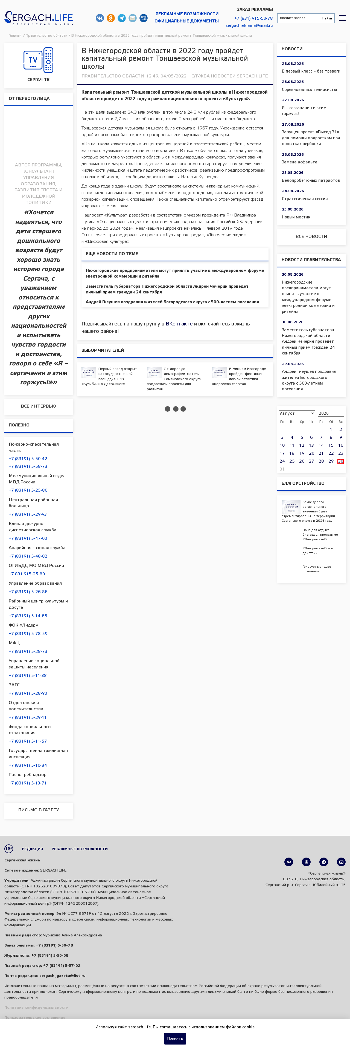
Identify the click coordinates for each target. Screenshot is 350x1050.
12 (301, 446)
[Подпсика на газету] (341, 862)
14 (321, 446)
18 (291, 453)
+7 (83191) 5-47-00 (28, 539)
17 (282, 453)
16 (340, 446)
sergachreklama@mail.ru (249, 26)
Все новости (311, 237)
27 (311, 461)
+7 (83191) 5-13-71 (28, 783)
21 (321, 453)
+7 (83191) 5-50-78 (54, 945)
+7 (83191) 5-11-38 (28, 676)
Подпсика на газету (143, 18)
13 (311, 446)
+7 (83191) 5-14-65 (28, 616)
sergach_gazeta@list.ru (133, 18)
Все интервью (38, 406)
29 (331, 461)
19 (301, 453)
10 (282, 446)
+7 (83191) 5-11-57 (28, 741)
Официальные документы (186, 21)
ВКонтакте (179, 324)
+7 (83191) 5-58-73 (28, 467)
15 (331, 446)
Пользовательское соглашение (34, 1018)
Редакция (32, 849)
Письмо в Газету (38, 810)
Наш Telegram (122, 18)
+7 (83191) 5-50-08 (49, 955)
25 (292, 461)
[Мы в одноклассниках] (306, 862)
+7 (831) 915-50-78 (253, 19)
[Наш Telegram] (323, 862)
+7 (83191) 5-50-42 (28, 459)
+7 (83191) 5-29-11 (28, 718)
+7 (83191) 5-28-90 (28, 694)
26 (302, 461)
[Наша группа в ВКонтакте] (288, 862)
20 (311, 453)
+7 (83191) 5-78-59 (28, 634)
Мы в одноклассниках (111, 18)
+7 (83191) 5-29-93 (28, 515)
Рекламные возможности (187, 14)
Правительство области (112, 76)
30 (340, 461)
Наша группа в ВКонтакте (100, 18)
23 (340, 453)
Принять (175, 1038)
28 (321, 461)
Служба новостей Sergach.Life (229, 76)
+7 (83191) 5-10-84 (28, 766)
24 (282, 461)
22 (331, 453)
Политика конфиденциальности (36, 1007)
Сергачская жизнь (38, 18)
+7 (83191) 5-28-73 (28, 652)
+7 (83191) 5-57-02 (61, 966)
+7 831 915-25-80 (27, 574)
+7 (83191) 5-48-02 (28, 556)
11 (292, 446)
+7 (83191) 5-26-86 (28, 592)
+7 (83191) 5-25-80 (28, 490)
